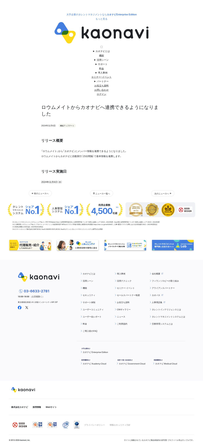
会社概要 (156, 273)
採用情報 (37, 406)
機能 (101, 55)
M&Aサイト (51, 406)
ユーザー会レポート (92, 316)
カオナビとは (103, 51)
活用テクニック (124, 280)
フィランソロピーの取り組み (165, 280)
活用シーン (103, 59)
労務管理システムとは (162, 323)
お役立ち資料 (101, 85)
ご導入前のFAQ (90, 330)
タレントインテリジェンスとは (166, 309)
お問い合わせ (101, 90)
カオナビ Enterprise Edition (95, 352)
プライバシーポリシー (94, 424)
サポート (102, 64)
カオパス (156, 295)
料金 (101, 68)
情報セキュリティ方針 (120, 424)
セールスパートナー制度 (128, 295)
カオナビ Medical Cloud (166, 363)
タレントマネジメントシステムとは (168, 316)
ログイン (101, 94)
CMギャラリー (124, 309)
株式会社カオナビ (19, 406)
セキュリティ (89, 295)
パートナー (103, 81)
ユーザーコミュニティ (93, 309)
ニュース (121, 316)
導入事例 (102, 72)
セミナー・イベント (101, 77)
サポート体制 (89, 302)
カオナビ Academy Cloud (94, 363)
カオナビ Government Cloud (132, 363)
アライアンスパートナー (163, 287)
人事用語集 (157, 302)
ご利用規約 (122, 323)
